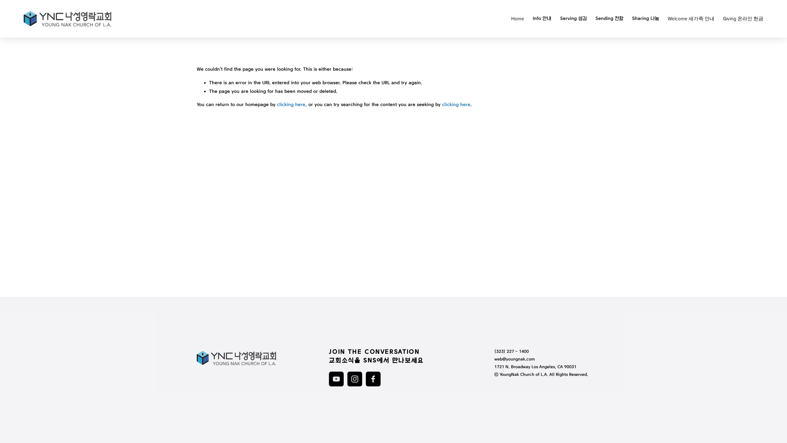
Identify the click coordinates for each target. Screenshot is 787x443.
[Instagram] (354, 379)
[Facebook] (373, 379)
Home (517, 18)
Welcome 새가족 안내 (691, 18)
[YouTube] (336, 379)
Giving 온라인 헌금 (743, 18)
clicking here (291, 105)
